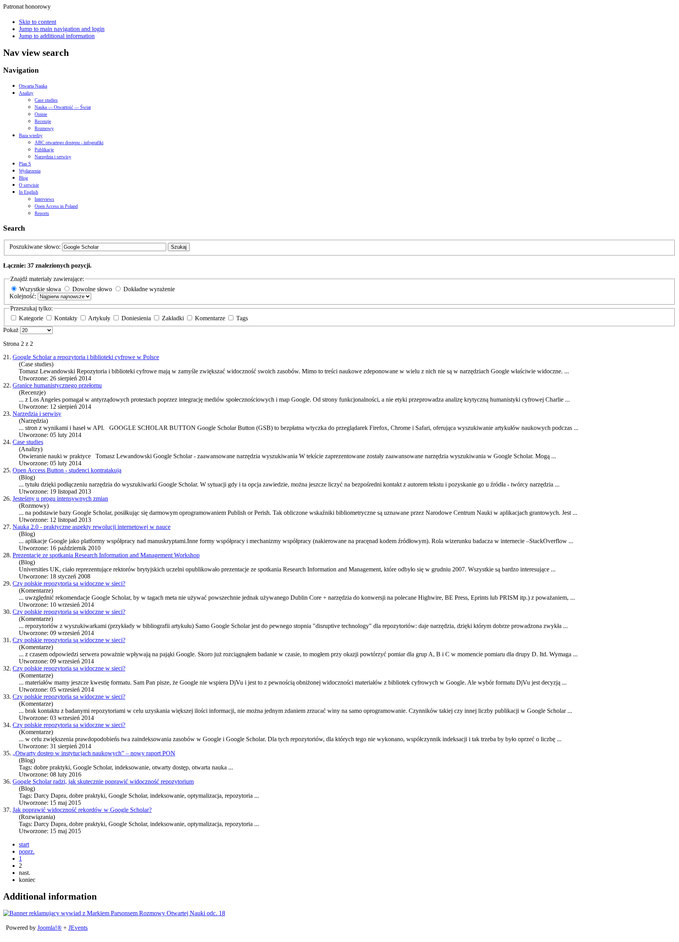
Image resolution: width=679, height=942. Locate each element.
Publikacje (44, 149)
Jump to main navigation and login (62, 29)
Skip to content (37, 21)
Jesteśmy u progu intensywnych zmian (60, 498)
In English (28, 192)
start (24, 844)
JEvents (78, 927)
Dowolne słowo (92, 289)
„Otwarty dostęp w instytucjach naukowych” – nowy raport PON (94, 753)
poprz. (27, 851)
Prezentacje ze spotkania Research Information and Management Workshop (106, 555)
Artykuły (100, 318)
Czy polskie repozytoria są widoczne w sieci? (69, 583)
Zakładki (173, 318)
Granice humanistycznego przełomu (57, 385)
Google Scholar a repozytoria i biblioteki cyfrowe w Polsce (86, 357)
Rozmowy (44, 128)
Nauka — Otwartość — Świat (63, 107)
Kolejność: (23, 296)
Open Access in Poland (56, 206)
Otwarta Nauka (33, 86)
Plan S (25, 164)
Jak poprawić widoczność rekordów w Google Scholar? (82, 809)
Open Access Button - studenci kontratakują (67, 470)
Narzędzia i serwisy (53, 157)
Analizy (26, 93)
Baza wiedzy (30, 135)
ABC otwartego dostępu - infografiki (69, 142)
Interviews (44, 199)
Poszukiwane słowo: (35, 246)
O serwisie (29, 185)
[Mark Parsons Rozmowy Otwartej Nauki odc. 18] (114, 913)
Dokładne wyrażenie (149, 289)
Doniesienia (136, 318)
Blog (23, 178)
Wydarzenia (29, 171)
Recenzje (43, 121)
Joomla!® (49, 927)
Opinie (41, 114)
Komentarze (211, 318)
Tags (242, 318)
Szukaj (179, 247)
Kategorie (32, 318)
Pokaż (11, 330)
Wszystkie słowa (40, 289)
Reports (42, 213)
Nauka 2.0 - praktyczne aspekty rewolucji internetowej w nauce (92, 526)
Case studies (46, 100)
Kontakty (66, 318)
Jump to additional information (57, 36)
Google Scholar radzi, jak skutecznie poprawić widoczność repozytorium (103, 781)
